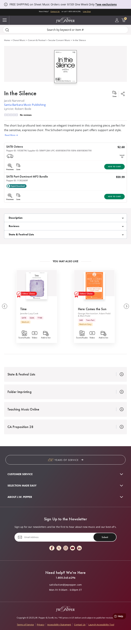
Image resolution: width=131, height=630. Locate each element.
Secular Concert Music (59, 40)
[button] (65, 66)
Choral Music (19, 40)
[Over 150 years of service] (65, 460)
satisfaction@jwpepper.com (65, 584)
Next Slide (126, 306)
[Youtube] (72, 548)
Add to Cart (114, 166)
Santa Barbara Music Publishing (25, 105)
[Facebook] (51, 548)
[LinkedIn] (79, 548)
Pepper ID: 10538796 (16, 150)
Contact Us (55, 11)
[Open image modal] (65, 68)
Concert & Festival (37, 40)
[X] (58, 548)
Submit (105, 537)
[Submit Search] (7, 30)
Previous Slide (4, 306)
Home (7, 40)
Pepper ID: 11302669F (17, 180)
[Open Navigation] (4, 20)
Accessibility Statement (59, 624)
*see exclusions (106, 4)
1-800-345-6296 (65, 577)
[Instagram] (65, 548)
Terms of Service (25, 624)
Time (23, 309)
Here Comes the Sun (92, 309)
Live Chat (87, 11)
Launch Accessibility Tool (101, 624)
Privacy (40, 624)
